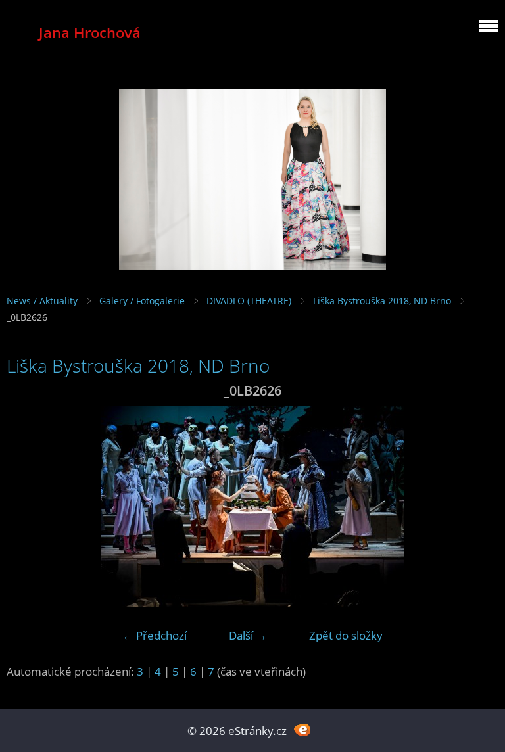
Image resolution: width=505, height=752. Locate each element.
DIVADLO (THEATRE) (248, 300)
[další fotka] (477, 506)
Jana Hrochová (90, 32)
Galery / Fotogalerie (142, 300)
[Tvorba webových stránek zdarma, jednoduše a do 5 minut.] (302, 729)
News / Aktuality (42, 300)
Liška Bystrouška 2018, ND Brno (382, 300)
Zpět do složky (346, 635)
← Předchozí (154, 635)
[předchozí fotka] (28, 506)
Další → (248, 635)
